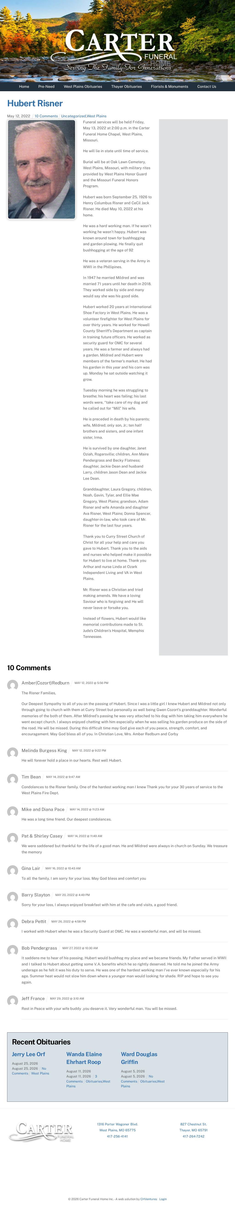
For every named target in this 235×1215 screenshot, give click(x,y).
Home (24, 86)
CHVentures (148, 1199)
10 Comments (46, 116)
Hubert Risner (35, 103)
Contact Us (206, 86)
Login (163, 1199)
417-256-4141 (117, 1136)
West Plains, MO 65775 (117, 1130)
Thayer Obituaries (126, 86)
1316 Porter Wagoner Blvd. (117, 1124)
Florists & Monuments (169, 86)
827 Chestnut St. (193, 1124)
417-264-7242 (193, 1136)
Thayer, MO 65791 (193, 1130)
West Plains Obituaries (83, 86)
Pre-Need (46, 86)
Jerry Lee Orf (28, 1054)
